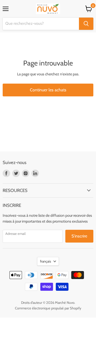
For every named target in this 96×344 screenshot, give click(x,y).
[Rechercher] (86, 24)
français (45, 261)
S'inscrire (79, 236)
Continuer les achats (48, 89)
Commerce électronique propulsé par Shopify (48, 308)
